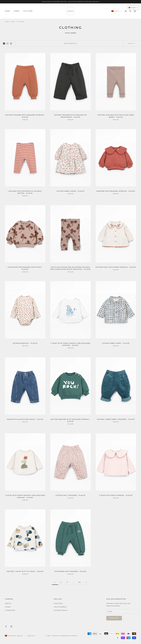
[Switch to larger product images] (4, 43)
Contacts (8, 607)
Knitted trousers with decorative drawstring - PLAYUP (70, 116)
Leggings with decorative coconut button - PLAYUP (25, 192)
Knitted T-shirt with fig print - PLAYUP (25, 571)
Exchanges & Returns (61, 610)
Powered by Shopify (68, 635)
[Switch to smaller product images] (7, 43)
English (31, 635)
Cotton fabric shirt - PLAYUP (116, 343)
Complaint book (10, 610)
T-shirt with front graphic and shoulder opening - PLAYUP (70, 344)
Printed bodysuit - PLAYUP (25, 343)
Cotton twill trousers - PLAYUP (70, 495)
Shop (13, 21)
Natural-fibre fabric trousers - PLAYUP (116, 419)
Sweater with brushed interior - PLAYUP (116, 191)
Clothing (20, 21)
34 (80, 582)
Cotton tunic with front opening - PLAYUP (116, 267)
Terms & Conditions (60, 607)
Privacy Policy (58, 603)
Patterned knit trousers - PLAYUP (70, 571)
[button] (133, 7)
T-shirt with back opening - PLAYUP (116, 495)
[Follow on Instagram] (11, 626)
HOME (7, 11)
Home (7, 21)
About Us (8, 603)
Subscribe (114, 618)
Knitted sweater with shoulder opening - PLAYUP (70, 420)
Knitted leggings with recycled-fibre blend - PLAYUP (116, 116)
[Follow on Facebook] (6, 626)
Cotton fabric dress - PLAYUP (70, 191)
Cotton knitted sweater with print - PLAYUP (25, 268)
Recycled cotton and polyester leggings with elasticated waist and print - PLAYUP (70, 268)
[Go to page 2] (86, 582)
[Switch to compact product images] (11, 43)
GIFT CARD (27, 11)
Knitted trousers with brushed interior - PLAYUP (25, 116)
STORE (16, 11)
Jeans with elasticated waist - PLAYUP (25, 419)
